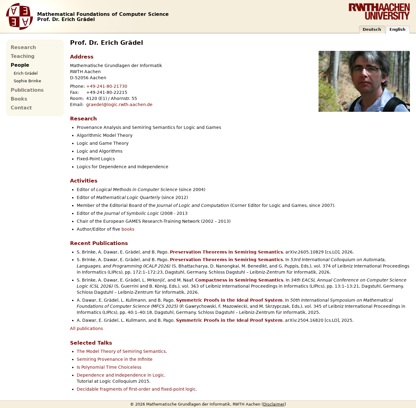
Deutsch (372, 29)
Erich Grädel (26, 73)
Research (23, 47)
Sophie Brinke (27, 81)
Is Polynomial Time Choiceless (109, 367)
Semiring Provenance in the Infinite (115, 359)
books (128, 229)
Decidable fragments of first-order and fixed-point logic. (137, 389)
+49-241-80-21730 (106, 86)
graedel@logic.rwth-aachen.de (119, 104)
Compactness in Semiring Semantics (239, 280)
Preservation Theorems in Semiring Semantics (226, 252)
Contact (21, 108)
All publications (86, 328)
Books (19, 99)
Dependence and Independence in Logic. (121, 375)
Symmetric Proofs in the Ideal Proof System (229, 300)
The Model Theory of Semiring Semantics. (122, 351)
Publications (27, 90)
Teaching (22, 56)
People (20, 65)
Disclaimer (273, 404)
